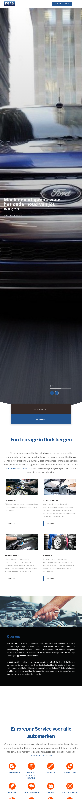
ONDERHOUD (10, 501)
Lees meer (11, 523)
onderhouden (13, 468)
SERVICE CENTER (50, 501)
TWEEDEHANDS (12, 556)
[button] (52, 393)
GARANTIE (47, 556)
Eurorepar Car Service (41, 755)
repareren (27, 468)
